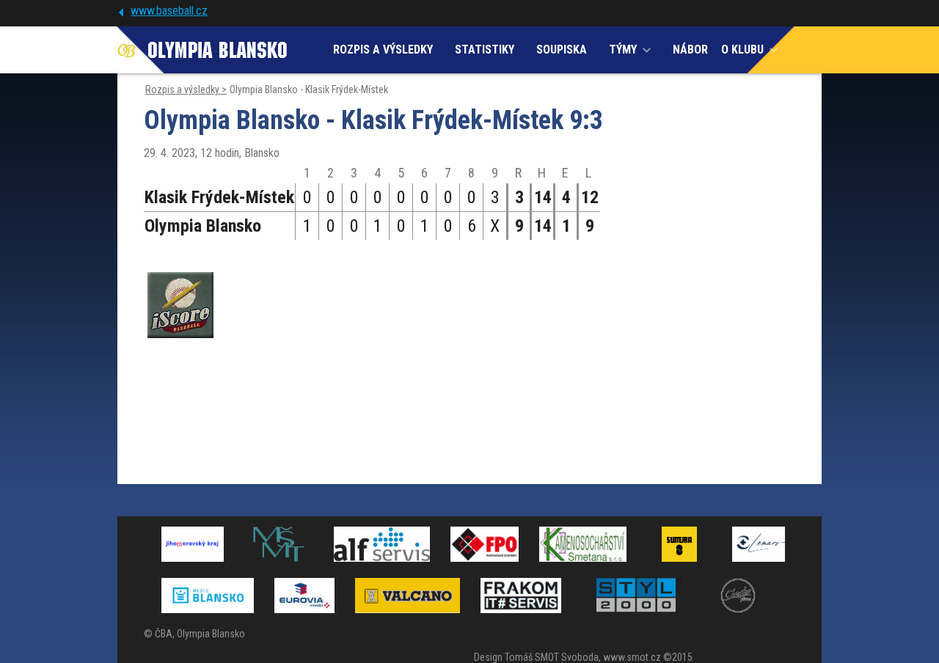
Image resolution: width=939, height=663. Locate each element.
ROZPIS (383, 49)
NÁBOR (690, 49)
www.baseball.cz (169, 11)
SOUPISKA (561, 49)
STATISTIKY (484, 49)
